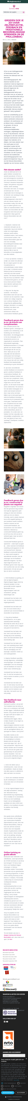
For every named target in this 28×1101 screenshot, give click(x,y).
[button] (14, 1097)
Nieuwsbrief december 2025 (10, 956)
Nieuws (14, 39)
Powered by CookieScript (14, 1099)
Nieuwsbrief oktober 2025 (9, 958)
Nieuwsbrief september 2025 (10, 961)
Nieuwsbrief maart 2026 (9, 954)
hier (11, 939)
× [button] (26, 1058)
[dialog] (14, 1079)
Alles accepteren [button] (8, 1092)
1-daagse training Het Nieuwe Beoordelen (12, 935)
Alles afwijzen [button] (21, 1092)
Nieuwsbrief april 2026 (8, 952)
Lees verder (16, 1080)
